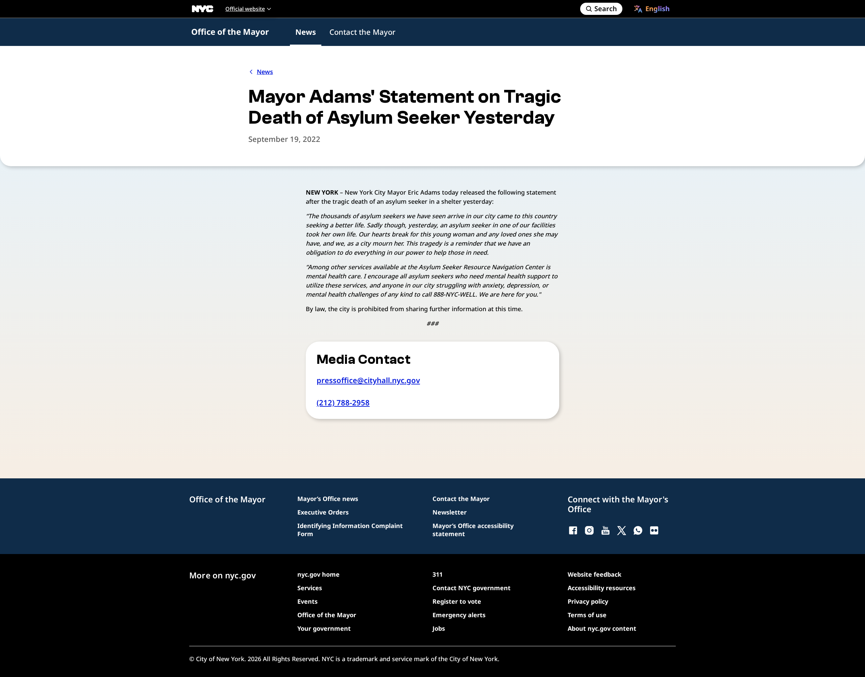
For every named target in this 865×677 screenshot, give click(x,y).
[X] (621, 530)
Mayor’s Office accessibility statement (473, 530)
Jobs (438, 628)
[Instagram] (589, 530)
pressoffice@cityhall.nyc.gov (368, 380)
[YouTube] (605, 530)
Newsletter (449, 512)
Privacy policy (588, 601)
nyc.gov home (318, 574)
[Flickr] (654, 530)
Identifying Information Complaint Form (350, 530)
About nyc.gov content (602, 628)
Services (309, 588)
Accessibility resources (602, 588)
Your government (324, 628)
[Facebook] (573, 530)
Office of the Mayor (230, 31)
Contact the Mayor (362, 32)
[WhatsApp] (638, 530)
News (305, 32)
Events (307, 601)
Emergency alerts (459, 615)
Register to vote (456, 601)
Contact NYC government (471, 588)
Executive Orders (323, 512)
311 (437, 574)
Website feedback (594, 574)
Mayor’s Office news (327, 499)
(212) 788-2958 (343, 402)
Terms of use (587, 615)
